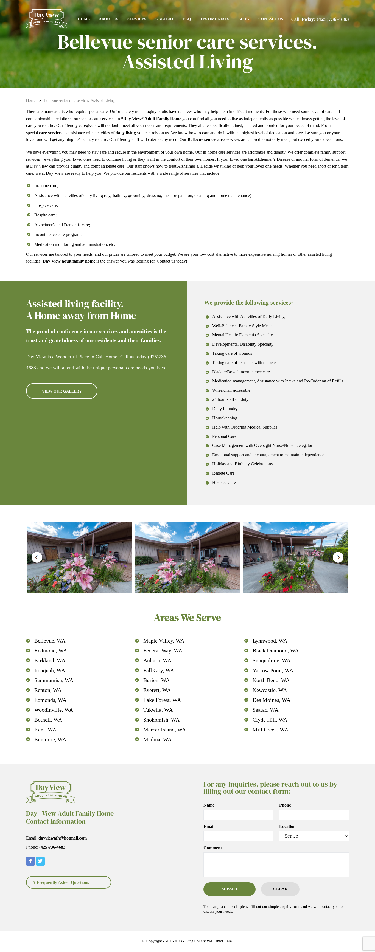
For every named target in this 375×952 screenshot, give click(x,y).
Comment (212, 848)
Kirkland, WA (49, 660)
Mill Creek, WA (270, 729)
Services (136, 19)
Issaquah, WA (49, 670)
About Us (108, 19)
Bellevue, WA (49, 641)
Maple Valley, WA (163, 641)
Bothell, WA (48, 720)
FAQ (187, 19)
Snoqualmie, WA (271, 660)
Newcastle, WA (270, 690)
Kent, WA (45, 729)
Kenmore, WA (50, 739)
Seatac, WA (265, 710)
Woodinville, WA (53, 710)
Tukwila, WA (158, 710)
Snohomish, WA (161, 720)
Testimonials (214, 19)
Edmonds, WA (50, 700)
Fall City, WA (158, 670)
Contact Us (270, 19)
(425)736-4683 (333, 19)
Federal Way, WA (162, 650)
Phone (285, 805)
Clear (280, 889)
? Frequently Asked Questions (61, 882)
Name (208, 805)
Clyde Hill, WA (270, 720)
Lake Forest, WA (162, 700)
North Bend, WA (271, 680)
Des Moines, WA (271, 700)
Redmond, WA (50, 650)
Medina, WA (157, 739)
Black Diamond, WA (276, 650)
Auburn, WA (157, 660)
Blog (243, 19)
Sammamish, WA (53, 680)
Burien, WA (156, 680)
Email (208, 826)
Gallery (164, 19)
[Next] (338, 557)
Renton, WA (47, 690)
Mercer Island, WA (164, 729)
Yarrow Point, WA (273, 670)
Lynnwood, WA (270, 641)
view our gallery (62, 391)
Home (84, 19)
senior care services (97, 118)
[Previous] (37, 557)
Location (287, 826)
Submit (230, 889)
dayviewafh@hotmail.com (62, 838)
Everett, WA (157, 690)
